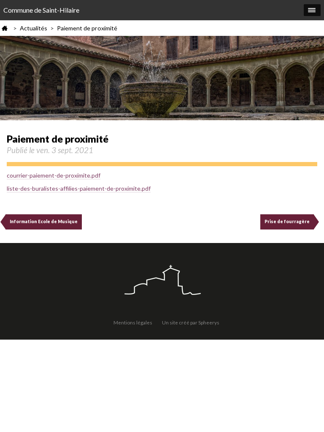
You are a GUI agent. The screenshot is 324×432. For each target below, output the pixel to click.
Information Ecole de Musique (44, 221)
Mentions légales (132, 322)
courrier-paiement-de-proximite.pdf (53, 175)
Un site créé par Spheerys (190, 322)
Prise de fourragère (287, 221)
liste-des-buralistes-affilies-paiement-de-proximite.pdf (79, 188)
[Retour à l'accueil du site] (162, 281)
